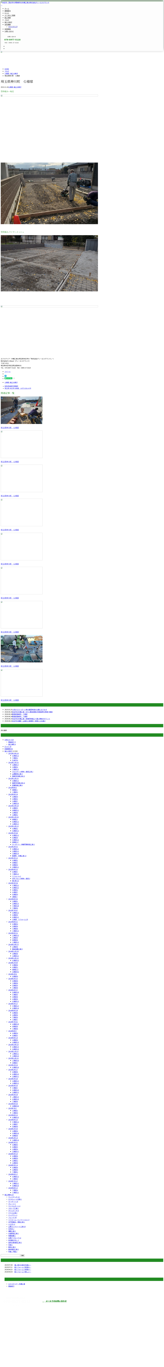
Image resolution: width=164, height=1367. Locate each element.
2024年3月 (13, 978)
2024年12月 (13, 958)
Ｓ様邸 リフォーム (20, 919)
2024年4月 (13, 990)
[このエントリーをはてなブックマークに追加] (5, 376)
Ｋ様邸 (15, 755)
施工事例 (12, 744)
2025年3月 (13, 1079)
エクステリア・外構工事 (16, 1284)
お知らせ (9, 740)
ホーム (7, 8)
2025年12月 (13, 1058)
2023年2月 (13, 846)
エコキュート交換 (15, 1199)
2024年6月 (13, 1010)
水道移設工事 (13, 1233)
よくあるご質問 (10, 15)
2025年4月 (13, 1085)
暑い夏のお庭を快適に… (22, 1265)
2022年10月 (13, 753)
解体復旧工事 (13, 1249)
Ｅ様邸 (15, 924)
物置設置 (12, 1235)
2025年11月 (13, 1051)
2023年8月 (13, 922)
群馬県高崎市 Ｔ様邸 (19, 714)
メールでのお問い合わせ (56, 1301)
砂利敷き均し (13, 1240)
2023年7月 (13, 910)
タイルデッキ (13, 1210)
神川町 (15, 881)
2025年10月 (13, 1044)
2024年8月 (12, 1031)
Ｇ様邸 (10, 87)
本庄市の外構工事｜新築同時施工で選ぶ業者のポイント (31, 719)
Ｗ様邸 (15, 940)
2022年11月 (13, 762)
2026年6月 (13, 1174)
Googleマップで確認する (10, 1345)
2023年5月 (13, 883)
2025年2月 (13, 1069)
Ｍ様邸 (15, 810)
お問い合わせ (9, 31)
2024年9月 (13, 1038)
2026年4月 (13, 1154)
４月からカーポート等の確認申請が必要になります (29, 709)
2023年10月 (13, 806)
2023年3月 (13, 858)
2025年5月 (13, 1094)
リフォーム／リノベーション (18, 1220)
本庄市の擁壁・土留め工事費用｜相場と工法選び (29, 721)
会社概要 (8, 24)
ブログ (7, 20)
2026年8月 (13, 1188)
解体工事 (12, 1247)
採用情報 (8, 29)
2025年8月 (13, 1115)
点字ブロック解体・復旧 (21, 878)
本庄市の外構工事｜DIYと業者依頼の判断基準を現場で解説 (32, 712)
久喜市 (15, 760)
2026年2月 (13, 1138)
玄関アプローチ (14, 1238)
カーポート (13, 1201)
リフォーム (16, 876)
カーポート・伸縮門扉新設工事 (23, 844)
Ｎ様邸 (15, 821)
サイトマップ (12, 27)
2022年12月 (13, 778)
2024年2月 (12, 974)
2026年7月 (13, 1181)
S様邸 (14, 897)
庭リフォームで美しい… (22, 1272)
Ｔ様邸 (15, 758)
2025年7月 (12, 1108)
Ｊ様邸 (15, 1097)
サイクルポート (14, 1206)
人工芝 (11, 1224)
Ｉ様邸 (15, 935)
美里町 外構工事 (19, 856)
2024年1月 (13, 963)
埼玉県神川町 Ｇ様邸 (10, 428)
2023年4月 (13, 869)
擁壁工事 (12, 1231)
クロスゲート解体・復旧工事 (22, 771)
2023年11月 (13, 817)
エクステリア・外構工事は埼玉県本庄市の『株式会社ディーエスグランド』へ (27, 1361)
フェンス (12, 1217)
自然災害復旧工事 (15, 1242)
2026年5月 (13, 1165)
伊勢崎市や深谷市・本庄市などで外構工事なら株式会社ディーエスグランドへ (114, 1304)
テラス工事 (12, 1213)
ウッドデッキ (14, 1197)
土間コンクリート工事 (17, 1226)
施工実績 (8, 17)
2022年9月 (13, 794)
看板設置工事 (17, 949)
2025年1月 (13, 1065)
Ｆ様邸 (15, 885)
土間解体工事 (17, 774)
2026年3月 (13, 1142)
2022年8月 (12, 787)
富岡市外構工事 (18, 783)
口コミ (7, 13)
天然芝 (11, 1229)
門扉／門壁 (12, 1251)
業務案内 (8, 11)
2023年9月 (13, 933)
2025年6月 (13, 1104)
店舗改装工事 (17, 785)
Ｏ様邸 (15, 851)
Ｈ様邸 (15, 781)
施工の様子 (8, 22)
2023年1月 (13, 833)
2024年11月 (13, 951)
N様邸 (15, 790)
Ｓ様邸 (15, 767)
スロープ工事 (13, 1208)
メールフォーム (7, 52)
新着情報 (9, 749)
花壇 (10, 1245)
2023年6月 (13, 899)
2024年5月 (13, 1003)
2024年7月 (13, 1022)
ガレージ (12, 1204)
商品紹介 (12, 742)
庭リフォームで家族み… (22, 1267)
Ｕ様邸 (15, 947)
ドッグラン (12, 1215)
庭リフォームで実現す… (22, 1269)
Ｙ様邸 (15, 769)
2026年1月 (13, 1129)
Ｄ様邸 (15, 981)
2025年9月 (13, 1119)
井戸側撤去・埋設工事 (16, 1222)
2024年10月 (13, 944)
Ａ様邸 (15, 796)
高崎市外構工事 (18, 776)
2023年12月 (13, 826)
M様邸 (15, 819)
